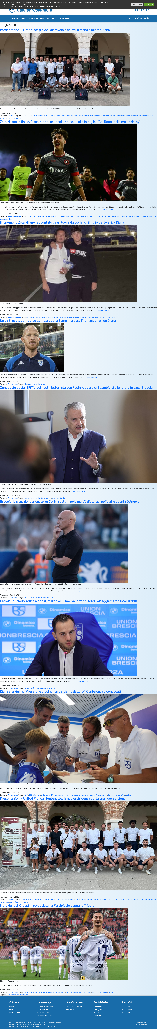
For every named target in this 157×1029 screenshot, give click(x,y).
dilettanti (85, 116)
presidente (145, 116)
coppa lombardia (63, 216)
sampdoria (33, 384)
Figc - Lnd (126, 1006)
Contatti (12, 1009)
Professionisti (13, 384)
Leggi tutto (58, 6)
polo (122, 899)
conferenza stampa (100, 795)
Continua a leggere (106, 209)
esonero (48, 498)
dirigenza (106, 116)
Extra (55, 18)
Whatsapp (98, 1012)
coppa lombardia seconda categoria (82, 216)
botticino (47, 116)
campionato (85, 795)
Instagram (98, 1009)
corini (27, 597)
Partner (64, 18)
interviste (116, 116)
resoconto (103, 992)
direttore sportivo (96, 116)
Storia (11, 1006)
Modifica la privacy (44, 1015)
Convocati (111, 795)
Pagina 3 (11, 995)
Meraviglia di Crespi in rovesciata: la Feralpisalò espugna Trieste (47, 905)
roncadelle (124, 216)
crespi (63, 992)
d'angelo (32, 597)
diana (79, 116)
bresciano (28, 498)
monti (128, 116)
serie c (128, 795)
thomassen (42, 384)
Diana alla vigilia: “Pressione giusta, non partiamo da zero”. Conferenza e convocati (60, 691)
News (23, 18)
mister (122, 116)
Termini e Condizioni (45, 1006)
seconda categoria (12, 118)
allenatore (39, 116)
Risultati (45, 18)
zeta (1, 219)
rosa (151, 116)
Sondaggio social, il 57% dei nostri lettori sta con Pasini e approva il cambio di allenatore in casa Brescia (76, 387)
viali (52, 597)
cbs (75, 116)
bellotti (56, 899)
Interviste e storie (14, 216)
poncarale (128, 899)
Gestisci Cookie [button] (137, 4)
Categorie (13, 18)
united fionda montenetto (19, 902)
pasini (54, 498)
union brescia (45, 597)
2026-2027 (25, 116)
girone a (88, 992)
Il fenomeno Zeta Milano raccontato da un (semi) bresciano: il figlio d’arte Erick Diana (62, 222)
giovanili (76, 317)
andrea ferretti (30, 688)
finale (118, 216)
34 (26, 992)
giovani (69, 317)
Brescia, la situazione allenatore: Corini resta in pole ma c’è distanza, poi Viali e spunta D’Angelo (69, 501)
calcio (59, 116)
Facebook (98, 1006)
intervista (95, 992)
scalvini (2, 118)
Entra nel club (42, 1009)
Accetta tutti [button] (149, 4)
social (153, 216)
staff (22, 118)
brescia (53, 116)
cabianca (36, 992)
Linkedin (97, 1015)
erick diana (112, 216)
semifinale (147, 216)
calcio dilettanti (38, 216)
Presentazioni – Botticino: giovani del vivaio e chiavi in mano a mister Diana (55, 30)
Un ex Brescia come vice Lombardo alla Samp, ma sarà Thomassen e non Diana (58, 320)
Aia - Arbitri (126, 1012)
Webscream (143, 1024)
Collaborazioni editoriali (75, 1006)
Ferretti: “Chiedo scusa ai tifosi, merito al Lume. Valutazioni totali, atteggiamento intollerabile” (69, 601)
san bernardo (4, 902)
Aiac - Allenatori (128, 1009)
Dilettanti (11, 116)
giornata (82, 992)
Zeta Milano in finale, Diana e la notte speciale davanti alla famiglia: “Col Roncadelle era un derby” (70, 122)
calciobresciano (68, 116)
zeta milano (8, 219)
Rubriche (33, 18)
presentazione (138, 899)
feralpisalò (74, 992)
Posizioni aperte (15, 1012)
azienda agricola (48, 899)
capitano (96, 899)
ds (111, 116)
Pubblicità (70, 1009)
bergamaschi (64, 899)
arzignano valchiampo (49, 795)
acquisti (32, 116)
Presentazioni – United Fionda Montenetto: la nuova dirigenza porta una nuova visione (63, 798)
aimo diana (31, 317)
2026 (31, 795)
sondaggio (61, 498)
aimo (31, 899)
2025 (26, 795)
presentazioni (136, 116)
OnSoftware (142, 1023)
